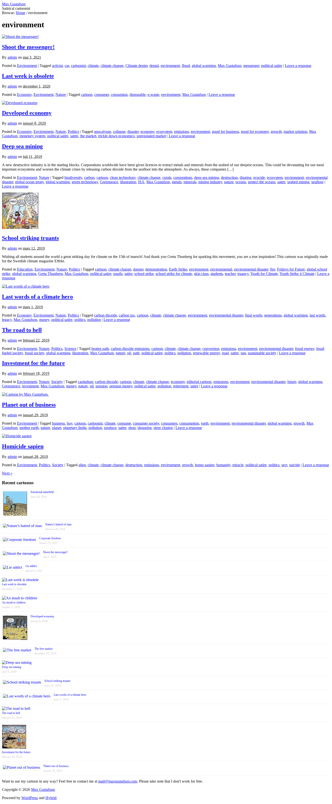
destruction (229, 177)
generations (273, 315)
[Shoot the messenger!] (20, 37)
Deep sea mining (22, 146)
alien (82, 465)
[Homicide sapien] (17, 436)
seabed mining (298, 182)
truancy (243, 274)
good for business (225, 131)
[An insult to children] (19, 598)
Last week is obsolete (28, 76)
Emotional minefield (42, 492)
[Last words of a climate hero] (25, 286)
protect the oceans (261, 182)
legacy (7, 320)
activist (57, 66)
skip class (201, 274)
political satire (271, 66)
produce (110, 428)
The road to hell (22, 330)
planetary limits (75, 428)
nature (229, 182)
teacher (230, 274)
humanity (223, 465)
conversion (210, 349)
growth (276, 131)
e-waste (153, 94)
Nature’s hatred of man (58, 524)
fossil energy (304, 349)
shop (132, 428)
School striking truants (30, 238)
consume (124, 423)
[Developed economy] (20, 103)
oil (129, 353)
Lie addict (31, 566)
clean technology (123, 177)
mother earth (29, 428)
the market (88, 136)
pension (101, 386)
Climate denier (136, 66)
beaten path (100, 349)
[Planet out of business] (25, 394)
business (58, 423)
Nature (60, 94)
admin (12, 57)
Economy (24, 94)
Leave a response (298, 66)
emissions (181, 131)
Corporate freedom (50, 538)
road (225, 353)
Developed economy (27, 113)
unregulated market (151, 136)
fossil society (34, 353)
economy (147, 131)
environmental (221, 269)
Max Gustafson (229, 66)
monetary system (32, 136)
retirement (180, 386)
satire (74, 136)
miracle (238, 465)
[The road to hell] (16, 708)
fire (272, 269)
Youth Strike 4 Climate (297, 274)
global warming (204, 66)
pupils (117, 274)
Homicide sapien (23, 446)
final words (253, 315)
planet (56, 428)
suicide (294, 465)
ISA (141, 182)
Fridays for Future (291, 269)
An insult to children (14, 602)
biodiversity (73, 177)
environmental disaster (251, 269)
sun (243, 353)
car (67, 66)
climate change (112, 66)
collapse (119, 131)
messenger (251, 66)
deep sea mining (206, 177)
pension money (120, 386)
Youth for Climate (264, 274)
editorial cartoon (199, 382)
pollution (94, 320)
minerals (189, 182)
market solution (295, 131)
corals (166, 177)
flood (186, 66)
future (291, 382)
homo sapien (204, 465)
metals (177, 182)
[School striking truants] (20, 228)
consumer (101, 94)
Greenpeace (109, 182)
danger (138, 269)
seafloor (317, 182)
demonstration (156, 269)
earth (205, 423)
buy (69, 423)
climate (93, 66)
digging (245, 177)
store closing (163, 428)
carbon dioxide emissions (130, 349)
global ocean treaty (29, 182)
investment (30, 386)
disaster (133, 131)
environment (170, 66)
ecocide (259, 177)
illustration (128, 182)
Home (20, 13)
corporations (182, 177)
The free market (43, 648)
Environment (27, 66)
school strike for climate (174, 274)
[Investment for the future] (14, 748)
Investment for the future (33, 363)
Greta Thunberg (50, 274)
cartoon (86, 94)
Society (57, 382)
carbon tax (127, 315)
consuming (119, 94)
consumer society (146, 423)
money (44, 320)
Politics (73, 131)
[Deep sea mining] (17, 662)
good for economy (255, 131)
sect (284, 465)
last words (317, 315)
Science (70, 349)
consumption (189, 423)
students (216, 274)
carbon (89, 177)
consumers (169, 423)
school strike (144, 274)
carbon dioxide (105, 315)
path (136, 353)
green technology (85, 182)
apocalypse (102, 131)
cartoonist (78, 66)
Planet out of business (29, 405)
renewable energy (206, 353)
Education (25, 269)
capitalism (85, 382)
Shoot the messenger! (28, 47)
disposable (138, 94)
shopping (145, 428)
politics (79, 320)
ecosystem (164, 131)
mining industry (210, 182)
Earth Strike (178, 269)
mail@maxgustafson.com (117, 781)
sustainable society (262, 353)
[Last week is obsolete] (20, 580)
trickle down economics (116, 136)
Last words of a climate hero (37, 296)
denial (154, 66)
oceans (241, 182)
